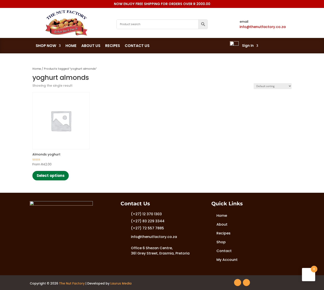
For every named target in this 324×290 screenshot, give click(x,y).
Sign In (248, 45)
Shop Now (46, 46)
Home (70, 46)
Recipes (112, 46)
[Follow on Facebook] (237, 282)
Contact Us (137, 46)
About (221, 224)
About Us (90, 46)
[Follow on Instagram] (246, 282)
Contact (224, 250)
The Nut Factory (72, 283)
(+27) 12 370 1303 (146, 214)
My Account (226, 259)
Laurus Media (121, 283)
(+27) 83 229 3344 (147, 221)
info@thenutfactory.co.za (263, 26)
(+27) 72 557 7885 (147, 228)
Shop (221, 242)
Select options (51, 175)
